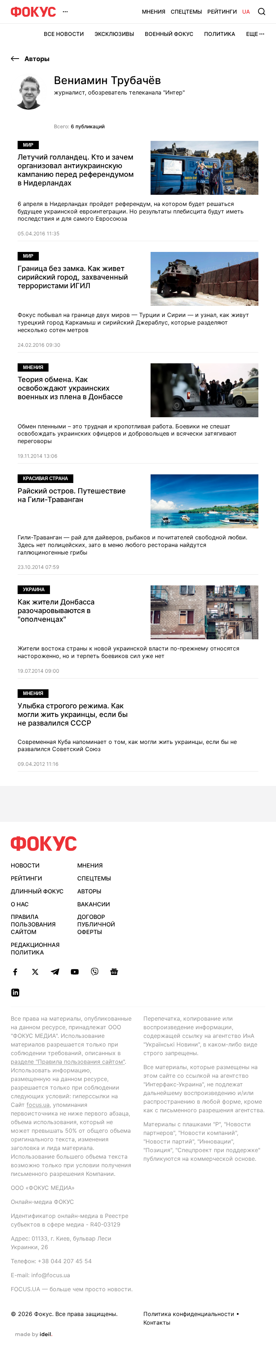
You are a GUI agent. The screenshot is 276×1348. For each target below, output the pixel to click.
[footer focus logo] (44, 843)
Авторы (36, 59)
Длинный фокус (37, 891)
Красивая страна (45, 478)
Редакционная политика (35, 948)
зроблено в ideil (34, 1334)
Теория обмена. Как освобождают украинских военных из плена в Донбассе (70, 388)
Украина (34, 589)
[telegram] (55, 971)
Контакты (156, 1322)
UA (246, 11)
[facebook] (15, 971)
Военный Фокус (169, 34)
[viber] (94, 971)
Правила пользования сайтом (33, 924)
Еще (252, 34)
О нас (20, 904)
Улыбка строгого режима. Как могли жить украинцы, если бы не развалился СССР (73, 714)
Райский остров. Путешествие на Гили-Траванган (72, 495)
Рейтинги (222, 11)
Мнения (153, 11)
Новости (25, 865)
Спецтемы (186, 11)
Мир (28, 145)
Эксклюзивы (114, 34)
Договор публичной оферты (96, 924)
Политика (219, 34)
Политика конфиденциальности (188, 1313)
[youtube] (74, 971)
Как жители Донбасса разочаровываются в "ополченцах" (56, 611)
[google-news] (114, 971)
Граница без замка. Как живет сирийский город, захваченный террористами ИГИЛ (73, 277)
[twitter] (35, 971)
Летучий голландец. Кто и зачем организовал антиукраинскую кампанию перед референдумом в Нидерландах (76, 170)
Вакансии (93, 904)
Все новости (64, 34)
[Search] (262, 11)
